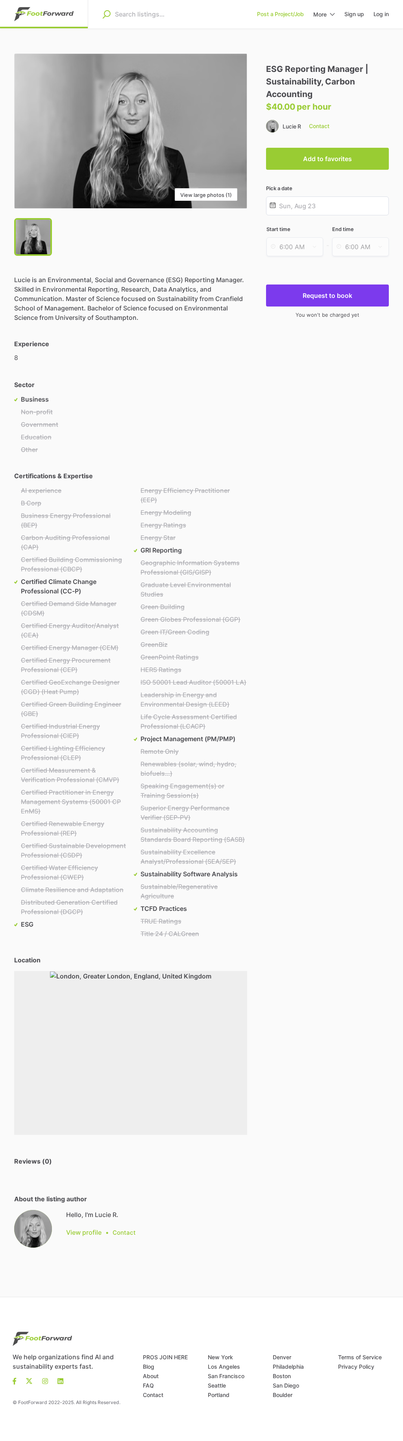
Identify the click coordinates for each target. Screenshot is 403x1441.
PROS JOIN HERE (165, 1357)
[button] (131, 131)
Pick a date (279, 188)
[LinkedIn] (60, 1380)
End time (343, 229)
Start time (278, 229)
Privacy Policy (356, 1366)
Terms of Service (360, 1357)
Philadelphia (288, 1366)
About (151, 1376)
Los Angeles (224, 1366)
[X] (29, 1380)
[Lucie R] (33, 1229)
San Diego (286, 1385)
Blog (148, 1366)
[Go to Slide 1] (33, 237)
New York (220, 1357)
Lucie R (292, 126)
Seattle (217, 1385)
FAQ (148, 1385)
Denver (282, 1357)
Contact (153, 1394)
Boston (282, 1376)
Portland (218, 1394)
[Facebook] (17, 1380)
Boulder (282, 1394)
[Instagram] (45, 1380)
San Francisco (226, 1376)
